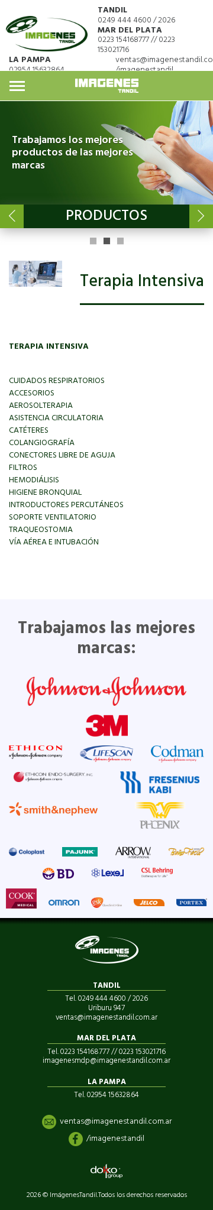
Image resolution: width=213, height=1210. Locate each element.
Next (201, 216)
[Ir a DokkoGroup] (106, 1171)
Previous (12, 216)
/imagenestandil (144, 70)
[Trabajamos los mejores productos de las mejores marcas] (106, 153)
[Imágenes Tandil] (47, 28)
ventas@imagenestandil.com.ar (116, 1121)
